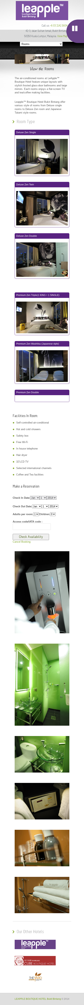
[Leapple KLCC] (35, 948)
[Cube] (35, 964)
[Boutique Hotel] (42, 19)
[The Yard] (35, 980)
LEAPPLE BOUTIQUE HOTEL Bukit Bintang (38, 999)
